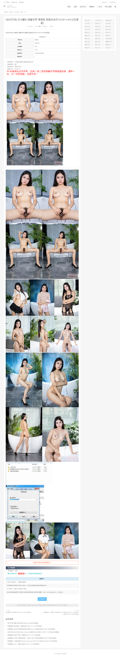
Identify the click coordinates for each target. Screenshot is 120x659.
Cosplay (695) (98, 20)
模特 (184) (87, 41)
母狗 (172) (97, 41)
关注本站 (112, 2)
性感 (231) (108, 32)
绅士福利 (108, 7)
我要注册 (14, 2)
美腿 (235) (87, 32)
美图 (21, 12)
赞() (43, 599)
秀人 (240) (108, 29)
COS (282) (87, 29)
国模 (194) (108, 35)
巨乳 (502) (97, 23)
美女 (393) (87, 26)
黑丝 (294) (108, 26)
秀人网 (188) (109, 38)
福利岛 (4, 6)
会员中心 (83, 7)
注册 (75, 7)
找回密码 (21, 2)
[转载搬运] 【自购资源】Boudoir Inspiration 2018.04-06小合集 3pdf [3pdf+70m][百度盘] (32, 641)
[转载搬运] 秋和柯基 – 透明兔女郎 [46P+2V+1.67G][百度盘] (24, 626)
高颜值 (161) (109, 41)
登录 (69, 7)
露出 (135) (97, 47)
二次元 (99, 7)
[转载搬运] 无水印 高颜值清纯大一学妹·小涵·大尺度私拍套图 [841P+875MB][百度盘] (31, 638)
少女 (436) (108, 23)
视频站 (91, 7)
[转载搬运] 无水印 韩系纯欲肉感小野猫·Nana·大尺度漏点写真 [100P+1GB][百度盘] (31, 629)
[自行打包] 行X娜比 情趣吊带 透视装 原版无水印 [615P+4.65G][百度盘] (49, 605)
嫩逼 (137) (87, 47)
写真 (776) (87, 20)
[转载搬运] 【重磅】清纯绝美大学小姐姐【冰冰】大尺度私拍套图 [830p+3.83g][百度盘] (61, 613)
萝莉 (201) (97, 35)
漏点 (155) (97, 44)
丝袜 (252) (97, 29)
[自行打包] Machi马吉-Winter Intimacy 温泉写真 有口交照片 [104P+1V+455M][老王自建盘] (33, 632)
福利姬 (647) (109, 20)
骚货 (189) (97, 38)
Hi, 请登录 (7, 2)
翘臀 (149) (108, 44)
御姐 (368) (97, 26)
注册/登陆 (21, 573)
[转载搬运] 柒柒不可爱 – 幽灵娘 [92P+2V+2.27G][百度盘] (23, 635)
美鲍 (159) (87, 44)
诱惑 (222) (87, 35)
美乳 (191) (87, 38)
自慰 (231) (97, 32)
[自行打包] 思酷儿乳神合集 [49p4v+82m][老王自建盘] (22, 623)
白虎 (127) (108, 47)
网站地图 (64, 653)
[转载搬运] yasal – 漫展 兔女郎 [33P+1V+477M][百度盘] (23, 644)
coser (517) (87, 23)
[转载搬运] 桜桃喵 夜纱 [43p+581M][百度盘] (18, 612)
